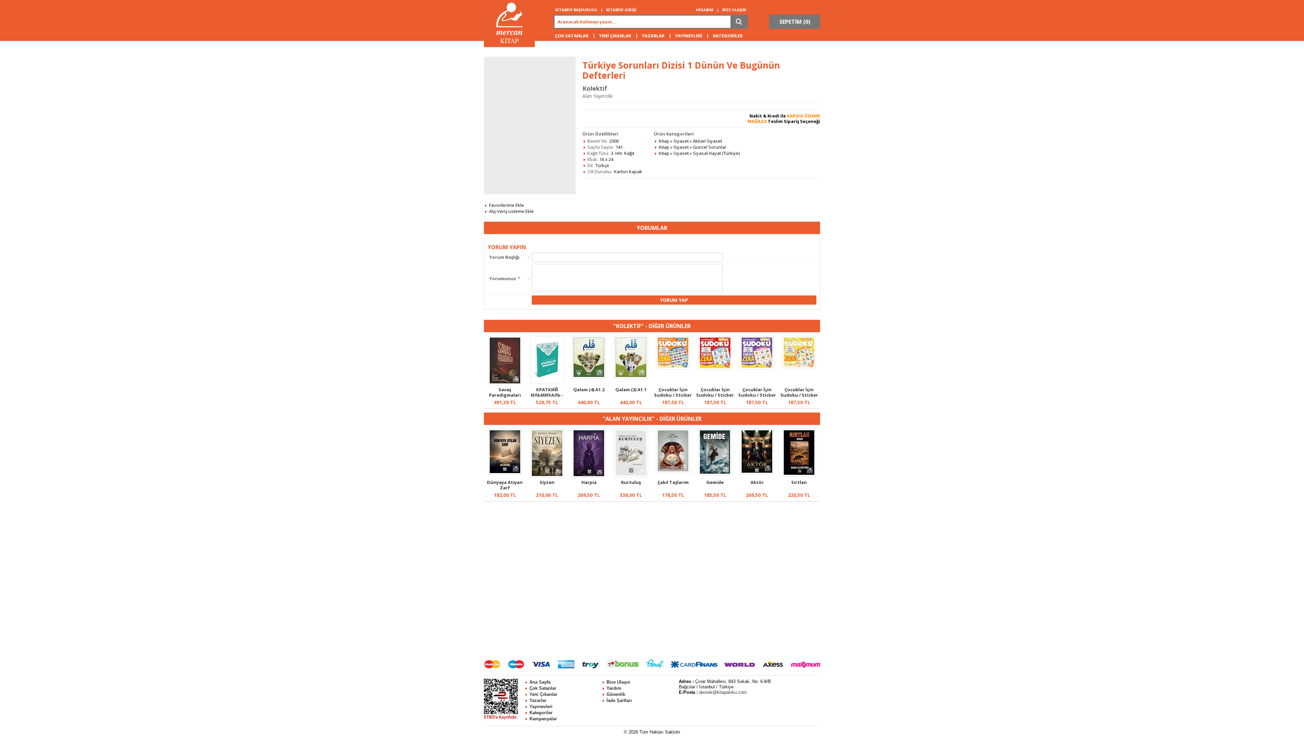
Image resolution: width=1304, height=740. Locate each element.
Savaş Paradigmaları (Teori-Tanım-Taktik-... (505, 397)
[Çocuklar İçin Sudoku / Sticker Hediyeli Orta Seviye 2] (799, 367)
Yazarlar (537, 700)
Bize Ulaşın (618, 682)
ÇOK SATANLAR (571, 36)
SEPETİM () (794, 21)
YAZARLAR (653, 36)
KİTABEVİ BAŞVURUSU (576, 9)
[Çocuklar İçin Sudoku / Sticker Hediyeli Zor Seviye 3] (673, 368)
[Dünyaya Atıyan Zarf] (505, 473)
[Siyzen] (547, 476)
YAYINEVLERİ (688, 36)
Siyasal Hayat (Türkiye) (716, 153)
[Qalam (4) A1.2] (589, 377)
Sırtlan (799, 482)
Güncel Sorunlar (709, 147)
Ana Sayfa (539, 682)
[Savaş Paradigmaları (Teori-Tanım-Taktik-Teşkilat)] (505, 383)
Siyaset (681, 141)
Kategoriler (541, 712)
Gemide (715, 482)
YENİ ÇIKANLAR (615, 36)
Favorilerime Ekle (506, 205)
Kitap (664, 141)
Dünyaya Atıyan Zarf (505, 485)
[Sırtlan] (799, 475)
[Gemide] (715, 474)
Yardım (613, 688)
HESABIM (704, 9)
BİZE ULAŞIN (734, 9)
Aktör (757, 482)
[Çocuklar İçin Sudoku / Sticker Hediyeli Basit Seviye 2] (757, 368)
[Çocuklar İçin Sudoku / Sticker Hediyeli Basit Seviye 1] (715, 368)
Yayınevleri (541, 706)
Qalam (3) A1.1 (631, 389)
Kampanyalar (543, 718)
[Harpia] (589, 476)
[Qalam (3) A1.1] (631, 377)
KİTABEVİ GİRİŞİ (621, 9)
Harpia (589, 482)
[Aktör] (757, 473)
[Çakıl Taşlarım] (673, 471)
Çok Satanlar (542, 688)
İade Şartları (619, 700)
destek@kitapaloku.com (723, 692)
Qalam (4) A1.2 (588, 389)
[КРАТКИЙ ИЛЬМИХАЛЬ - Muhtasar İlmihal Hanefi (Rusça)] (547, 382)
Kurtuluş (631, 482)
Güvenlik (615, 694)
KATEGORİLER (728, 36)
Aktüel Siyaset (707, 141)
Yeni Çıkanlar (543, 694)
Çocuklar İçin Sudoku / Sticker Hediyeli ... (673, 394)
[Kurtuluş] (631, 475)
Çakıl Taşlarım (673, 482)
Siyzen (547, 482)
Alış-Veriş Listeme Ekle (511, 211)
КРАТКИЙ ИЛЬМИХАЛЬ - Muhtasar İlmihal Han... (547, 397)
